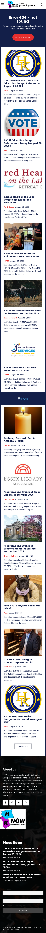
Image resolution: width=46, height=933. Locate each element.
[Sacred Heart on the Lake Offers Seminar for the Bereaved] (23, 179)
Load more (22, 746)
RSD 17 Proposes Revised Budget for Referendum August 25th (23, 719)
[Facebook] (5, 802)
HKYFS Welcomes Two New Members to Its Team (20, 369)
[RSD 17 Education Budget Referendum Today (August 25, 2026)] (23, 122)
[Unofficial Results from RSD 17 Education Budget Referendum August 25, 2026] (23, 63)
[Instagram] (12, 802)
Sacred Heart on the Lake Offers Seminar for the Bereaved (19, 199)
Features (8, 667)
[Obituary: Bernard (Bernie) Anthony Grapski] (23, 420)
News (6, 91)
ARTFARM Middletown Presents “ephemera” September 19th (22, 312)
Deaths (7, 445)
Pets (6, 613)
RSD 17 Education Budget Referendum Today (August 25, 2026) (23, 143)
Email (5, 897)
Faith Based (9, 207)
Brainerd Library (11, 556)
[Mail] (19, 802)
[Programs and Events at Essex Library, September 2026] (23, 474)
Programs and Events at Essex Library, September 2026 (22, 493)
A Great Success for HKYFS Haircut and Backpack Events (21, 255)
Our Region (9, 499)
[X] (26, 802)
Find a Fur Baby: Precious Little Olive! (22, 607)
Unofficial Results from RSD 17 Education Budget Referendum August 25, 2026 (22, 83)
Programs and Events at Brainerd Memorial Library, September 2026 (20, 548)
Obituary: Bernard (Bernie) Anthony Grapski (20, 439)
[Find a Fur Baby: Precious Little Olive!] (23, 588)
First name (7, 889)
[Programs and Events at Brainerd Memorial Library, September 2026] (23, 528)
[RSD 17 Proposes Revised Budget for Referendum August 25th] (23, 699)
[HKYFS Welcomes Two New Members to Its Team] (23, 350)
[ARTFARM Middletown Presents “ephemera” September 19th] (23, 293)
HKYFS (6, 261)
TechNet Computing (11, 929)
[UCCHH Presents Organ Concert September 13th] (23, 642)
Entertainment (10, 318)
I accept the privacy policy (16, 906)
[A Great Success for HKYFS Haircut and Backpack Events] (23, 236)
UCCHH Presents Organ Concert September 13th (18, 661)
